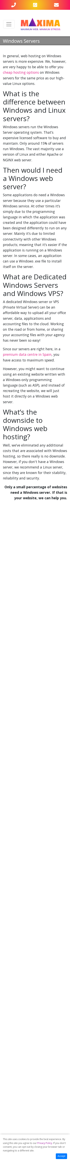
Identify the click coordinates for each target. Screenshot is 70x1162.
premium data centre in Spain (27, 354)
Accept (61, 1156)
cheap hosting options (21, 72)
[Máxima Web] (41, 24)
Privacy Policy (44, 1143)
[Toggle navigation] (9, 24)
